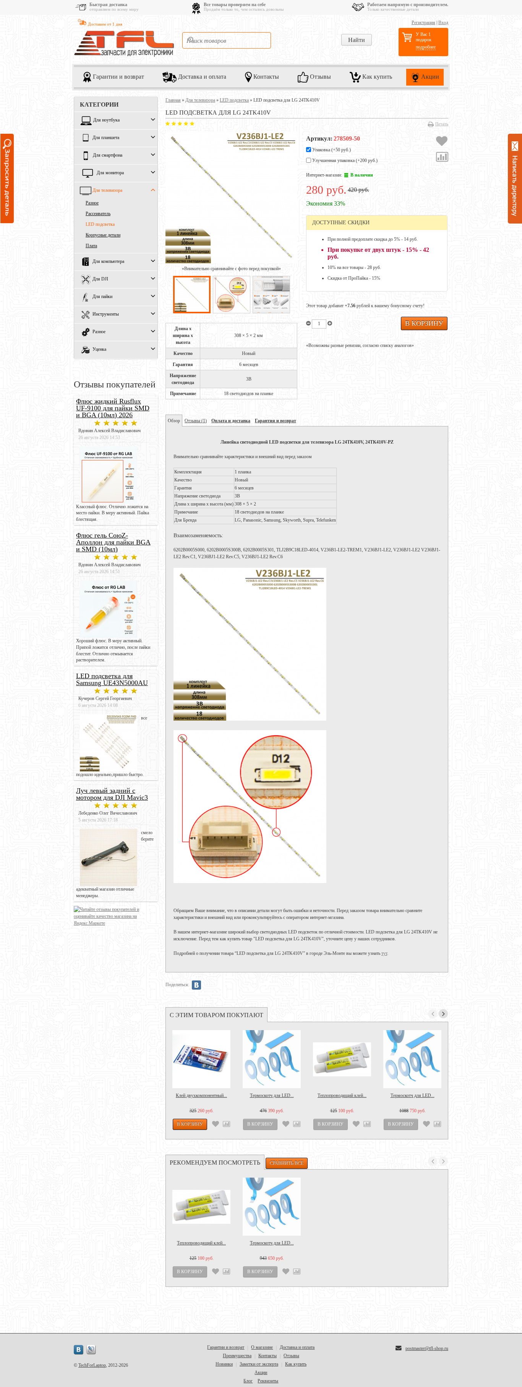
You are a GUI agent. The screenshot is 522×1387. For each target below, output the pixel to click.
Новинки (224, 1364)
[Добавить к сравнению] (442, 158)
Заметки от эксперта (259, 1364)
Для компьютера (108, 261)
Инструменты (105, 314)
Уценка (99, 349)
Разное (92, 203)
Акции (429, 76)
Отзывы (319, 76)
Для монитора (110, 173)
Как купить (376, 76)
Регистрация (423, 22)
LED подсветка (100, 224)
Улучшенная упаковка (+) (344, 160)
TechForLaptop (92, 1365)
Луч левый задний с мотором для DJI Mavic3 (112, 794)
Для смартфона (107, 155)
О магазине (262, 1347)
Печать (441, 124)
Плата (91, 245)
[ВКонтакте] (196, 985)
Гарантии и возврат (117, 76)
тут (384, 953)
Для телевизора (107, 190)
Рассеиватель (98, 213)
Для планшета (105, 138)
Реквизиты (268, 1381)
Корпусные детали (103, 235)
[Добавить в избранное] (441, 142)
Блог (248, 1381)
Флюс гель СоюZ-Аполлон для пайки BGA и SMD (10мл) (113, 542)
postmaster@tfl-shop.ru (426, 1348)
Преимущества (237, 1355)
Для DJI (100, 279)
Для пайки (102, 297)
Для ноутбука (106, 120)
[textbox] (226, 40)
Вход (443, 22)
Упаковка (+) (331, 149)
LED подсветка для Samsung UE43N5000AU (112, 679)
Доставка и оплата (201, 76)
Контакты (265, 76)
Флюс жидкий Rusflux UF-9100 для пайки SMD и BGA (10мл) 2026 (112, 408)
